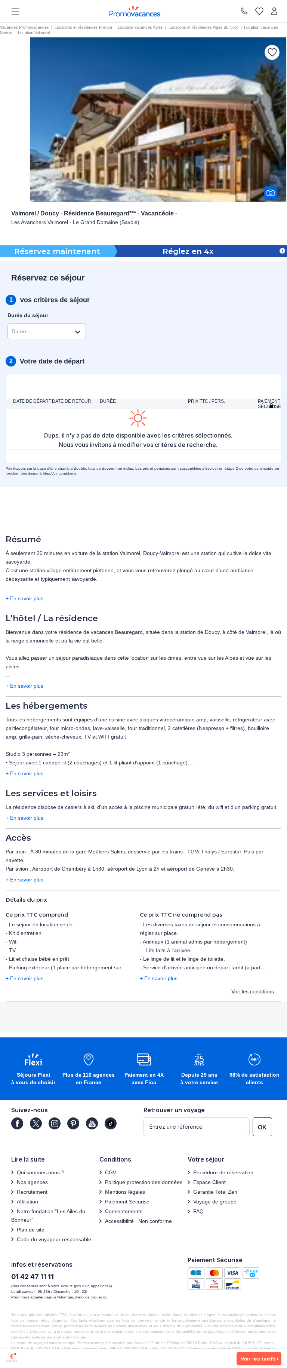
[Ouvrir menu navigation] (12, 11)
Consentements (123, 1211)
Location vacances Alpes (140, 27)
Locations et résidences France (83, 27)
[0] (259, 11)
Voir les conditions (252, 991)
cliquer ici (99, 1297)
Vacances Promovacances (24, 27)
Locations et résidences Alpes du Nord (203, 27)
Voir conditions (63, 473)
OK (262, 1127)
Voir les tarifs (258, 1359)
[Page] (17, 1123)
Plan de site (30, 1230)
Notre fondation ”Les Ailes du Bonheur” (48, 1215)
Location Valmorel (34, 32)
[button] (33, 1069)
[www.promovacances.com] (135, 11)
